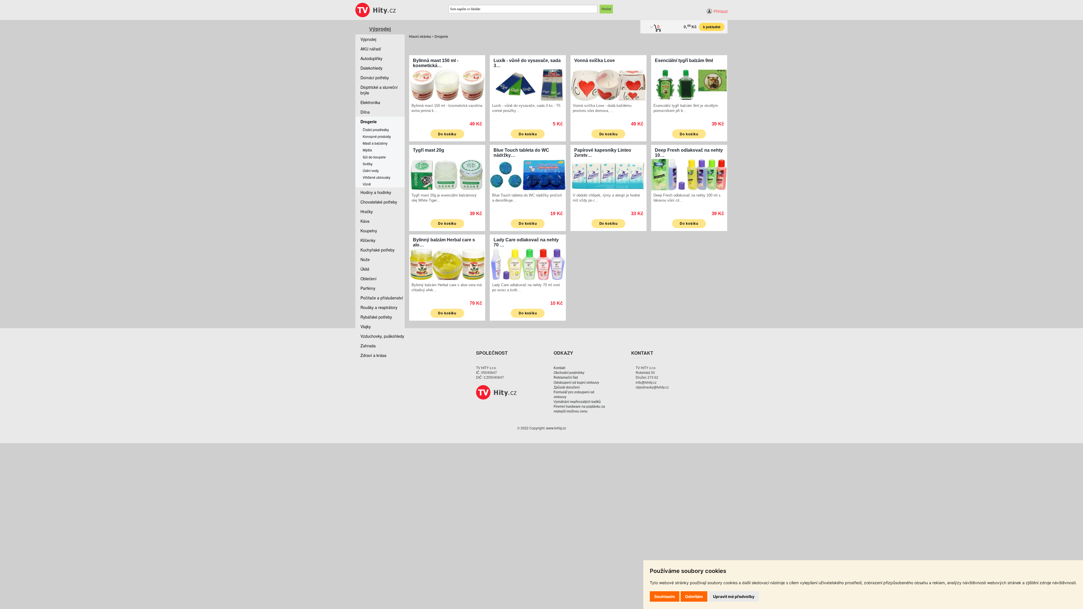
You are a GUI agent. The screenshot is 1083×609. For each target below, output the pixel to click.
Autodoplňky (371, 58)
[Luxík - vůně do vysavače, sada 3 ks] (528, 84)
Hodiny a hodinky (375, 192)
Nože (365, 259)
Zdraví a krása (373, 355)
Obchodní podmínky (569, 373)
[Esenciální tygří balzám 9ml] (689, 84)
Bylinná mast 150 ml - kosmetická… (435, 63)
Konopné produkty (377, 136)
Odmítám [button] (694, 596)
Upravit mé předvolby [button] (733, 596)
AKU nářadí (370, 49)
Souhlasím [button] (664, 596)
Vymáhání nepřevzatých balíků (577, 402)
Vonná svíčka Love (594, 60)
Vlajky (365, 326)
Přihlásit (721, 11)
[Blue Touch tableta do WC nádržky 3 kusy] (528, 174)
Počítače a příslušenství (381, 298)
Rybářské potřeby (376, 317)
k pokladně (712, 26)
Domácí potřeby (374, 77)
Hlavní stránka (420, 37)
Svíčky (368, 163)
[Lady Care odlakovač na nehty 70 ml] (528, 263)
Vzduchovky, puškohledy (382, 336)
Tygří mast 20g (428, 150)
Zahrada (368, 345)
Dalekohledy (371, 68)
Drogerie (441, 37)
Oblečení (368, 278)
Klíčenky (367, 240)
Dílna (365, 112)
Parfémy (367, 288)
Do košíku (447, 133)
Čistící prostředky (376, 129)
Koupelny (368, 230)
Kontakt (559, 368)
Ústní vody (371, 170)
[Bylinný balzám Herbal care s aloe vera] (447, 263)
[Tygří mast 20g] (447, 174)
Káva (364, 221)
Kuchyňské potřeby (377, 250)
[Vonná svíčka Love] (608, 84)
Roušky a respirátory (378, 307)
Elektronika (370, 102)
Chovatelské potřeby (378, 202)
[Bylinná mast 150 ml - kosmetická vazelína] (447, 84)
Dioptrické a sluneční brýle (379, 90)
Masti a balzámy (375, 143)
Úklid (364, 269)
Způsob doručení (567, 387)
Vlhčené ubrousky (376, 177)
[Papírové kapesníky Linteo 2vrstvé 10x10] (608, 174)
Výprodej (380, 29)
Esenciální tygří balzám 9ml (684, 60)
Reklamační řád (566, 377)
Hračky (366, 211)
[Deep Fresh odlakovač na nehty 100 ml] (689, 174)
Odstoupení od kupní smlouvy (576, 383)
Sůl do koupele (374, 157)
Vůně (367, 184)
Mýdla (367, 149)
